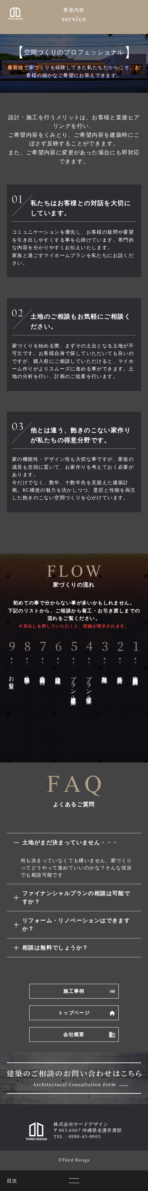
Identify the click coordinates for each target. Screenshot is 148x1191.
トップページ (74, 1012)
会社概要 (74, 1034)
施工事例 (74, 991)
